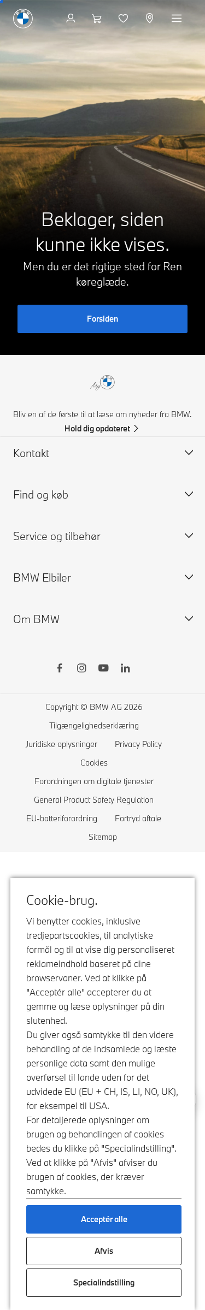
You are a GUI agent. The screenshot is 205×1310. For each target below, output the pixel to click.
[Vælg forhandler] (150, 18)
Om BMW (36, 619)
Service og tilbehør (57, 536)
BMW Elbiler (42, 577)
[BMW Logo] (23, 18)
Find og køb (40, 494)
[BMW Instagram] (81, 669)
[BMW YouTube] (103, 669)
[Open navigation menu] (177, 18)
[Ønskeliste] (124, 18)
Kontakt (31, 453)
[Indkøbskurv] (98, 18)
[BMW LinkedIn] (125, 669)
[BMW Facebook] (59, 669)
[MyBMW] (71, 18)
